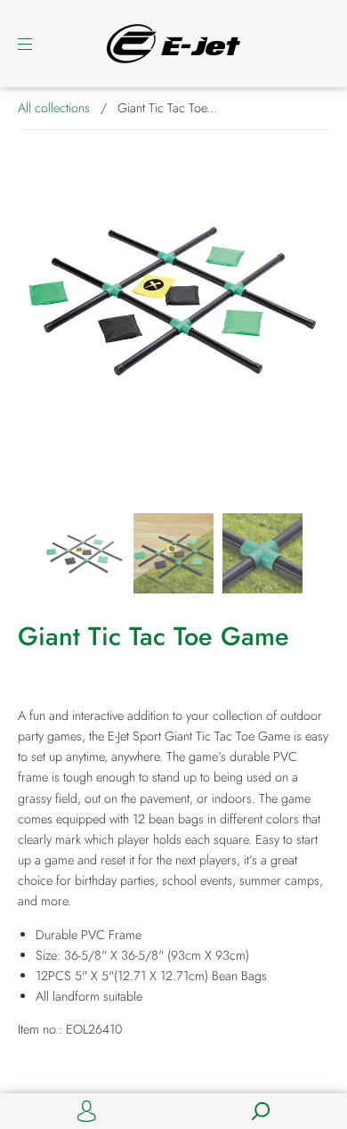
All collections (54, 108)
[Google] (31, 1067)
